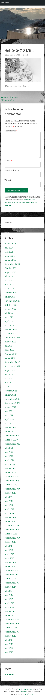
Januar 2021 (10, 431)
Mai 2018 (9, 550)
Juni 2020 (9, 452)
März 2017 (9, 607)
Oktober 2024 (11, 305)
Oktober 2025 (11, 268)
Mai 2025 (9, 280)
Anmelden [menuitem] (5, 3)
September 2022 (12, 366)
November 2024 (12, 301)
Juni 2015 (9, 652)
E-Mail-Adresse (12, 170)
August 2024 (10, 309)
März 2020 (10, 464)
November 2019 (12, 480)
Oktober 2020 (11, 440)
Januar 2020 (10, 472)
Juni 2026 (9, 248)
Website (8, 180)
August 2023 (10, 342)
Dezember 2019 (12, 476)
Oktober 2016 (11, 628)
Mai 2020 (9, 456)
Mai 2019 (9, 505)
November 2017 (12, 574)
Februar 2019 (10, 517)
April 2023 (9, 350)
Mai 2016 (9, 648)
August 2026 (10, 243)
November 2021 (12, 399)
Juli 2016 (8, 640)
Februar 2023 (11, 354)
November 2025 (12, 264)
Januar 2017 (10, 615)
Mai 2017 (9, 599)
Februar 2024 (11, 329)
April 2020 (9, 460)
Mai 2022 (9, 378)
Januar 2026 (10, 260)
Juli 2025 (9, 276)
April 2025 (9, 284)
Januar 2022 (10, 395)
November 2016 (12, 623)
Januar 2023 (10, 358)
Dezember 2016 (12, 619)
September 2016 (12, 632)
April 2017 (9, 603)
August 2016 (10, 636)
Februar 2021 (11, 427)
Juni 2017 (9, 595)
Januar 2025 (10, 297)
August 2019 (10, 493)
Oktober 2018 (11, 534)
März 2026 (10, 256)
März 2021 (9, 423)
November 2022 (12, 362)
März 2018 (9, 558)
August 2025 (10, 272)
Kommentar (11, 131)
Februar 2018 (10, 562)
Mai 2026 (9, 252)
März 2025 (9, 288)
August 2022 (10, 370)
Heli (26, 55)
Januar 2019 (10, 521)
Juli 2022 (9, 374)
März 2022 (10, 386)
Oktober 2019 (11, 485)
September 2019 (12, 489)
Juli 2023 (8, 346)
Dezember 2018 (12, 525)
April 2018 (9, 554)
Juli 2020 (9, 448)
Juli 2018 (8, 546)
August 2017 (10, 587)
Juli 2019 (8, 497)
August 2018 (10, 542)
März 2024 (10, 325)
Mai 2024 (9, 317)
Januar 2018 (10, 566)
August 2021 (10, 407)
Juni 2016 (9, 644)
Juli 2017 (8, 591)
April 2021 (9, 419)
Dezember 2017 (12, 570)
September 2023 (12, 337)
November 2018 (12, 529)
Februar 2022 (11, 391)
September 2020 (12, 444)
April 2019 (9, 509)
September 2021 (12, 403)
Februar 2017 (10, 611)
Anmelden (9, 674)
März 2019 (9, 513)
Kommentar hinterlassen (18, 86)
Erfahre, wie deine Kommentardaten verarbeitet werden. (21, 203)
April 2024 (9, 321)
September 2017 (12, 583)
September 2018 (12, 538)
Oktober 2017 (11, 578)
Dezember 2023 (12, 333)
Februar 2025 (11, 293)
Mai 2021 (9, 415)
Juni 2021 (9, 411)
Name (8, 160)
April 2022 (9, 382)
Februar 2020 (11, 468)
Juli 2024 (9, 313)
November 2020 (12, 435)
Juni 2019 (9, 501)
